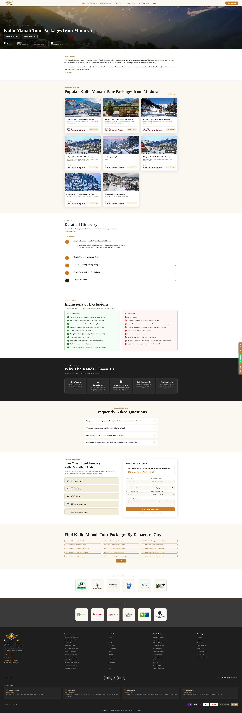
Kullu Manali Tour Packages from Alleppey (114, 544)
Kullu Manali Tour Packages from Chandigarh (153, 552)
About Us (199, 637)
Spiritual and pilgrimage (159, 645)
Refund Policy (200, 654)
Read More (68, 73)
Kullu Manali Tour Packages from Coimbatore (153, 556)
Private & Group (157, 665)
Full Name (129, 478)
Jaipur (110, 637)
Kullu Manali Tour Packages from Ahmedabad (153, 541)
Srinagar (111, 654)
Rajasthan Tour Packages (71, 637)
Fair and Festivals (157, 654)
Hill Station (155, 662)
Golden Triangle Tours (70, 640)
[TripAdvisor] (123, 678)
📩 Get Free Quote (12, 36)
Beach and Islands (157, 660)
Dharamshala (112, 662)
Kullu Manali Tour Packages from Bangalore (153, 548)
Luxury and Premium (158, 651)
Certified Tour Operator (203, 657)
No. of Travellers (132, 491)
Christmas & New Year (158, 668)
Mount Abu (111, 645)
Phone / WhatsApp (156, 478)
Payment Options (201, 645)
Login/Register (232, 3)
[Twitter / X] (119, 678)
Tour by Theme (119, 3)
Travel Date (155, 485)
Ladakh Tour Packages (70, 651)
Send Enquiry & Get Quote (150, 509)
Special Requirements (133, 498)
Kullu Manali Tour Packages (14, 25)
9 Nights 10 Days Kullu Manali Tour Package (119, 119)
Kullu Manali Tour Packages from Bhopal (114, 552)
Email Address (131, 485)
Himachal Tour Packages (70, 654)
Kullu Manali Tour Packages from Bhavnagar (77, 552)
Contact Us (200, 640)
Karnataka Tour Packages (71, 665)
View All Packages (29, 36)
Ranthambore (112, 648)
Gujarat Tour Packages (70, 645)
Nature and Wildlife (158, 643)
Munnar (111, 665)
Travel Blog (200, 643)
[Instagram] (110, 678)
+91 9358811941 (9, 654)
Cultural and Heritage (158, 637)
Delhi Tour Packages (69, 643)
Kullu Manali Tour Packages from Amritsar (152, 544)
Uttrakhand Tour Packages (71, 657)
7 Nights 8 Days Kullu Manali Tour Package (157, 157)
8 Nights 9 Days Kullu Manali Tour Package (80, 157)
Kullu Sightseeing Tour (112, 157)
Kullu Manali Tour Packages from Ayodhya (114, 548)
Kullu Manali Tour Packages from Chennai (76, 556)
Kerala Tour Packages (70, 668)
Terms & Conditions (202, 651)
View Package (93, 129)
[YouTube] (114, 678)
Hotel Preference (157, 491)
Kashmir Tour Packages (70, 660)
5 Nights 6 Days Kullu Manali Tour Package (80, 119)
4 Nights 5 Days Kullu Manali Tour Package (80, 194)
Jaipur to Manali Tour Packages (115, 194)
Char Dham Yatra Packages (71, 662)
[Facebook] (106, 678)
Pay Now (234, 704)
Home (83, 3)
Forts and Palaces (157, 648)
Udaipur (111, 640)
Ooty (110, 668)
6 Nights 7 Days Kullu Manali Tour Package (157, 119)
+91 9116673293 (9, 657)
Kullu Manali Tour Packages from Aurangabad (77, 548)
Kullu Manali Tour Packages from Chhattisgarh (115, 556)
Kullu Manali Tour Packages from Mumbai (76, 541)
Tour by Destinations (105, 3)
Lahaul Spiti (112, 660)
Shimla (110, 657)
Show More (121, 561)
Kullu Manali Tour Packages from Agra (113, 541)
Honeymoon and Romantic (160, 640)
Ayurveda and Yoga (158, 657)
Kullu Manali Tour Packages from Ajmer (76, 544)
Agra (110, 651)
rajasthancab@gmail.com (11, 660)
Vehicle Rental (131, 3)
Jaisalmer (111, 643)
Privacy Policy (200, 648)
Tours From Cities (144, 3)
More (154, 3)
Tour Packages (91, 3)
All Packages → (173, 94)
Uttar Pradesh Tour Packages (72, 648)
